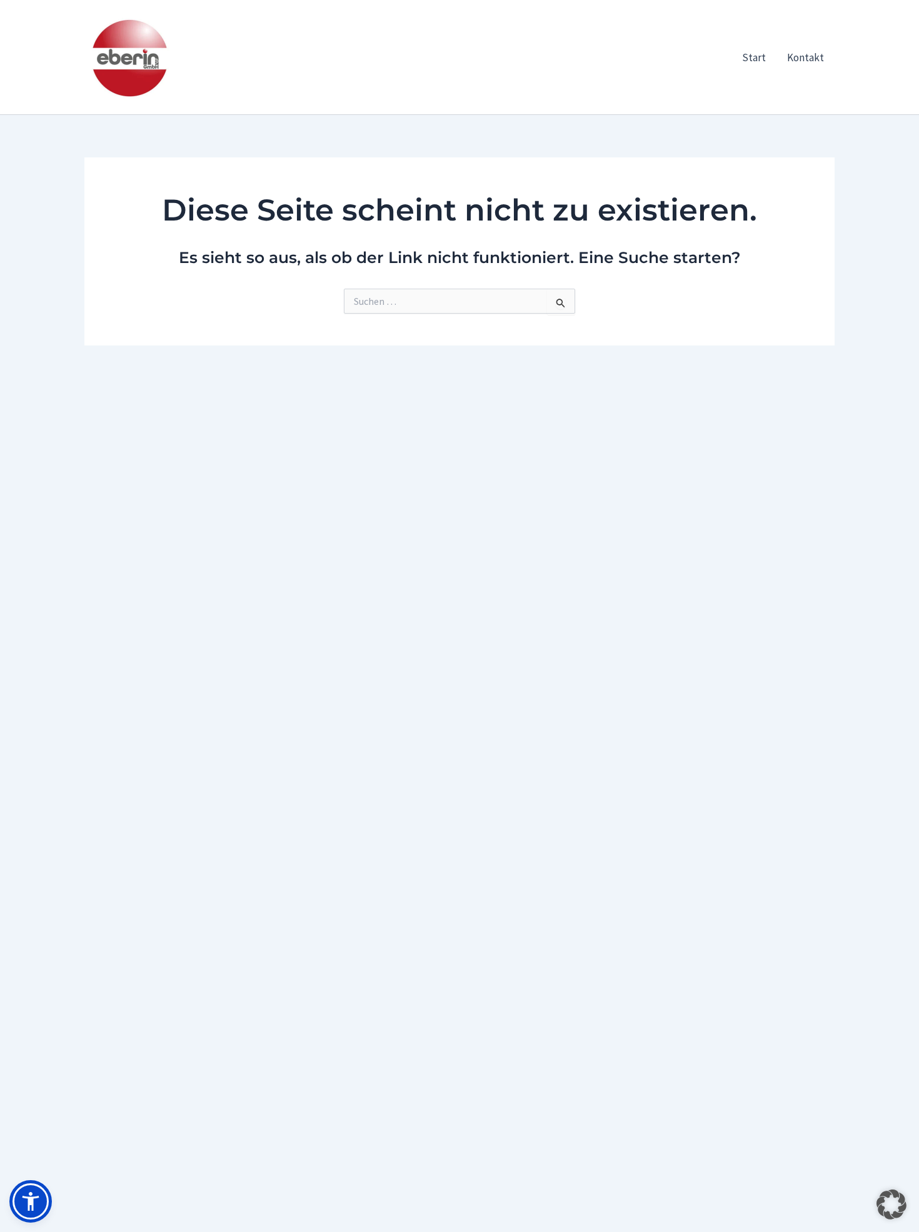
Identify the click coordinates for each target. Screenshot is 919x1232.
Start (754, 57)
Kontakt (805, 57)
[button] (891, 1204)
